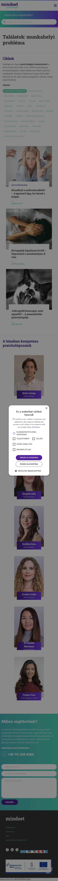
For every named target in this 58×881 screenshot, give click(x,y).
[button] (29, 471)
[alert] (29, 440)
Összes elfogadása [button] (29, 457)
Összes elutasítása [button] (29, 464)
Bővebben (36, 427)
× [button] (46, 408)
